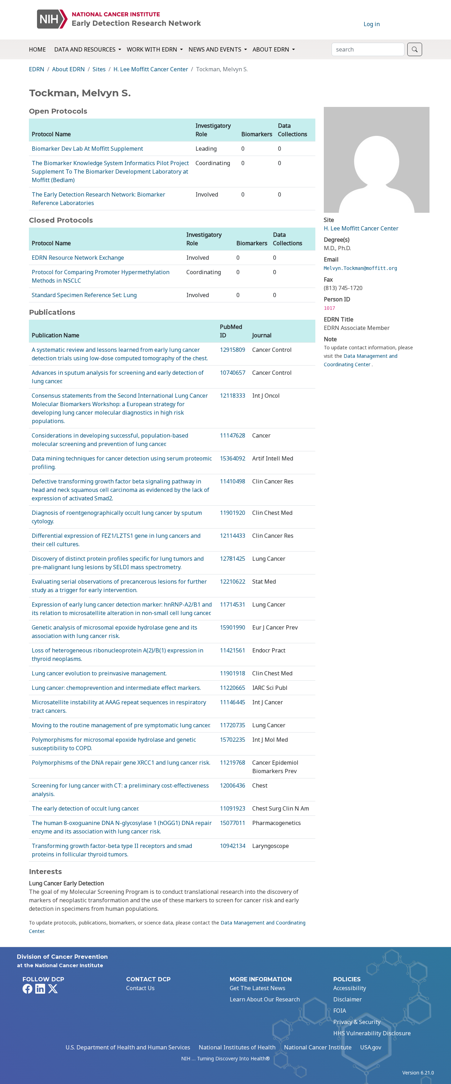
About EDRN (68, 69)
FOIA (339, 1010)
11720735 (232, 725)
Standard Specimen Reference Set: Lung (84, 295)
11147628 (232, 435)
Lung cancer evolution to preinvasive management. (99, 673)
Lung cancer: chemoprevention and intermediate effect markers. (116, 688)
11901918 (232, 673)
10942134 (232, 846)
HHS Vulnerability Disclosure (372, 1033)
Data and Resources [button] (85, 49)
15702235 (232, 739)
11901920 (232, 513)
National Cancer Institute (318, 1047)
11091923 (232, 808)
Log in (372, 24)
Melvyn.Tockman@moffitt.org (360, 268)
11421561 (232, 650)
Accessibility (349, 988)
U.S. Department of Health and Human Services (128, 1047)
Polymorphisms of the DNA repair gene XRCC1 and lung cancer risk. (121, 762)
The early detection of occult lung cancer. (85, 808)
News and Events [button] (216, 49)
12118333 (232, 395)
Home (37, 49)
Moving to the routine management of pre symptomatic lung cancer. (121, 725)
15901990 (232, 627)
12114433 (232, 536)
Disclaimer (347, 999)
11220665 (232, 688)
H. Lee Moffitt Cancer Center (150, 69)
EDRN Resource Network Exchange (78, 257)
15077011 (232, 823)
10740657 (232, 373)
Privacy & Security (357, 1022)
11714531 (232, 604)
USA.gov (370, 1047)
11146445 (232, 702)
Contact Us (140, 988)
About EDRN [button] (272, 49)
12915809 (232, 350)
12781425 (232, 558)
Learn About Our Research (265, 999)
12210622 (232, 581)
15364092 (232, 458)
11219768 (232, 762)
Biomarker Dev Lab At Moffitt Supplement (87, 148)
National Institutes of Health (237, 1047)
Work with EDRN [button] (153, 49)
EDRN (36, 69)
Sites (99, 69)
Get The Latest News (257, 988)
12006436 (232, 785)
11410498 (232, 481)
